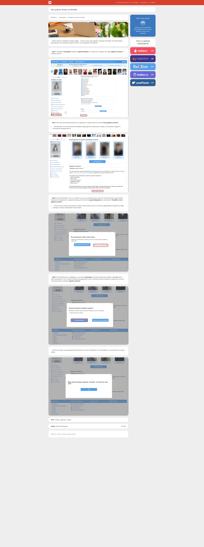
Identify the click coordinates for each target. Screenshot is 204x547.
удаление (63, 420)
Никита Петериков (61, 426)
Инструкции (62, 17)
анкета (69, 420)
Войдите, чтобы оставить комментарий (63, 434)
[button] (123, 426)
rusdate (57, 420)
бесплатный (83, 198)
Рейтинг (54, 17)
